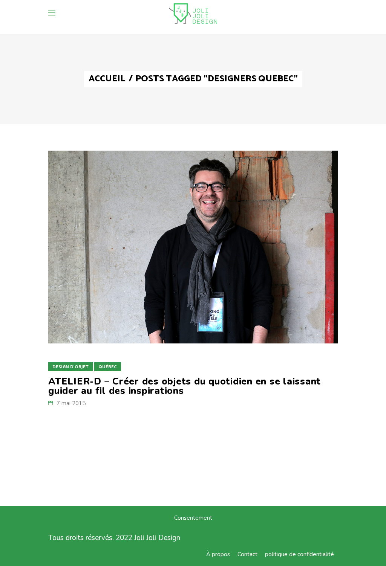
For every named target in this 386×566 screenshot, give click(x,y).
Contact (247, 554)
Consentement (193, 518)
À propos (218, 554)
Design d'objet (70, 367)
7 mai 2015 (71, 403)
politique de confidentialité (299, 554)
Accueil (107, 79)
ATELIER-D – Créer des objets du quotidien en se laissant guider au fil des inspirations (184, 386)
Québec (107, 367)
